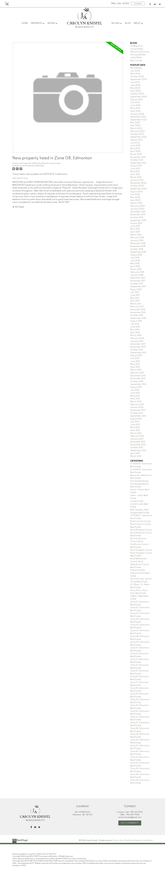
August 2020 (136, 192)
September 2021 (138, 163)
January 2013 (136, 439)
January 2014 (136, 407)
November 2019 (137, 215)
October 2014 (136, 381)
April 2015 (135, 367)
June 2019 (135, 226)
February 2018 (137, 272)
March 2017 (135, 304)
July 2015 (134, 358)
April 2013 (135, 430)
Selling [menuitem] (115, 23)
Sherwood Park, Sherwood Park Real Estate (140, 573)
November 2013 (137, 410)
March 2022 (136, 154)
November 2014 (137, 379)
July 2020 (135, 194)
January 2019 (136, 241)
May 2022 (135, 149)
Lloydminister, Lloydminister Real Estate (139, 504)
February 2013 (137, 436)
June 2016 (135, 327)
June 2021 (135, 169)
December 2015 (137, 344)
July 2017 (134, 292)
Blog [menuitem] (128, 23)
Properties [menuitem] (36, 23)
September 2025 (138, 79)
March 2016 (135, 335)
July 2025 (135, 82)
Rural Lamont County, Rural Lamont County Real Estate (140, 524)
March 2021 (135, 177)
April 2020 (135, 200)
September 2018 (138, 252)
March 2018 (135, 269)
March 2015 (136, 370)
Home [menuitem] (25, 23)
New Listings (136, 60)
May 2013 (135, 427)
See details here (20, 178)
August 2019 (136, 223)
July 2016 (134, 324)
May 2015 (135, 364)
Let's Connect (130, 823)
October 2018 (136, 249)
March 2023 (136, 128)
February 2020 (137, 206)
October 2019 (136, 218)
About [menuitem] (137, 23)
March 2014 (135, 402)
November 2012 (137, 445)
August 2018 (136, 255)
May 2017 (134, 298)
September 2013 (138, 416)
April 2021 (135, 174)
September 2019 (138, 220)
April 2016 (135, 333)
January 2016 (136, 341)
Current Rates (136, 49)
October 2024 (137, 94)
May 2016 (135, 330)
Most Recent (136, 68)
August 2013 (136, 419)
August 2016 (136, 321)
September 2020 (138, 189)
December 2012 (137, 442)
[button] (150, 4)
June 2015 (135, 361)
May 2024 (135, 108)
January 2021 (136, 180)
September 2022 (138, 137)
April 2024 (135, 111)
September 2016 (138, 318)
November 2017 (137, 281)
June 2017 (135, 295)
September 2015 (138, 353)
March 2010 (136, 456)
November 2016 (137, 312)
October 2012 (136, 448)
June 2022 (135, 146)
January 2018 (136, 275)
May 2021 (135, 171)
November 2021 (137, 157)
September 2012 (138, 450)
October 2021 (136, 160)
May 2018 (134, 263)
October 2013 (136, 413)
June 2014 (135, 393)
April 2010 (135, 453)
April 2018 (135, 266)
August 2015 (136, 356)
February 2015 (137, 373)
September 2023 (138, 120)
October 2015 (136, 350)
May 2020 (135, 197)
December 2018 (137, 243)
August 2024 (136, 100)
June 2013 (135, 425)
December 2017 (137, 278)
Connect (138, 4)
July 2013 (134, 422)
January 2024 (137, 114)
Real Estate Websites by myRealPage (139, 840)
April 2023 (135, 126)
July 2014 (134, 390)
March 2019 (135, 235)
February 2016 (137, 338)
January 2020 (137, 209)
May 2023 (135, 123)
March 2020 (136, 203)
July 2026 (135, 71)
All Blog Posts (136, 46)
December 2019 (137, 212)
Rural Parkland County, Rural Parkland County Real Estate (141, 533)
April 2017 (135, 301)
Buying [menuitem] (51, 23)
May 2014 (135, 396)
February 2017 (137, 307)
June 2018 (135, 261)
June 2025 (135, 85)
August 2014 (136, 387)
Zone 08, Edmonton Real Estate (32, 166)
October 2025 (137, 77)
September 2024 (138, 97)
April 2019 (135, 232)
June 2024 (135, 105)
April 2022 (135, 151)
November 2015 (138, 347)
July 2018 (134, 258)
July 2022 (135, 143)
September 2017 (138, 287)
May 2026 (135, 74)
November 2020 (138, 183)
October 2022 (137, 134)
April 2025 (135, 91)
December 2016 (137, 310)
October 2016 (136, 315)
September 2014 (138, 384)
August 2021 (136, 166)
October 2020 (137, 186)
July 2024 (135, 102)
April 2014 (135, 399)
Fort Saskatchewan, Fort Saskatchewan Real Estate (139, 484)
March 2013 (135, 433)
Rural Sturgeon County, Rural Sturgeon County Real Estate (141, 553)
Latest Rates (136, 58)
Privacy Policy (119, 840)
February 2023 (137, 131)
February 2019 (137, 238)
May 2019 (135, 229)
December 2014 (137, 376)
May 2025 (135, 88)
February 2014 (137, 405)
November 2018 (137, 246)
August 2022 (136, 140)
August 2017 (136, 289)
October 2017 (136, 284)
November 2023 (138, 117)
